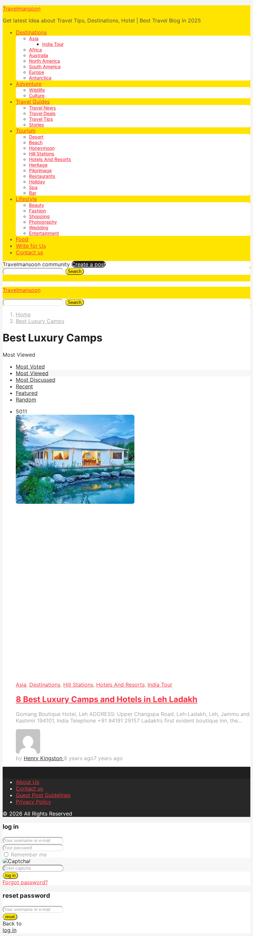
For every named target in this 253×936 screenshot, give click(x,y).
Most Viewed (32, 373)
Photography (43, 222)
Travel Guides (33, 101)
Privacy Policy (33, 801)
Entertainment (44, 233)
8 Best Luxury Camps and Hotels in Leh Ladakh (106, 699)
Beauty (36, 205)
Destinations (31, 32)
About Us (27, 782)
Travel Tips (41, 119)
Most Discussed (35, 379)
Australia (38, 55)
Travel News (42, 108)
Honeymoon (42, 148)
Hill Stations (41, 153)
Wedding (38, 227)
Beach (35, 142)
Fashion (37, 210)
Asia (34, 38)
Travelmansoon (22, 8)
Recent (24, 386)
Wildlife (37, 90)
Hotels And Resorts (50, 159)
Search (74, 271)
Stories (36, 124)
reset (10, 916)
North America (44, 61)
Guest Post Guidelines (43, 795)
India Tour (53, 44)
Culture (36, 95)
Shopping (39, 216)
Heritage (38, 165)
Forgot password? (25, 882)
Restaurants (42, 176)
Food (22, 239)
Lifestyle (26, 199)
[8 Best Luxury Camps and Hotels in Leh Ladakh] (133, 548)
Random (26, 399)
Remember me (29, 854)
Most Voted (30, 366)
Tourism (26, 130)
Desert (36, 137)
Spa (33, 187)
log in (10, 875)
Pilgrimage (40, 170)
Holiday (37, 181)
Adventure (29, 84)
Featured (27, 393)
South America (45, 66)
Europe (36, 72)
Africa (35, 49)
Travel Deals (42, 113)
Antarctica (40, 78)
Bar (32, 193)
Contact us (29, 252)
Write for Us (31, 245)
